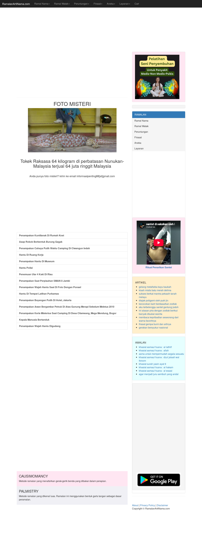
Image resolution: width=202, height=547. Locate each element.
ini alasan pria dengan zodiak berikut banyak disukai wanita (158, 312)
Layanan (124, 3)
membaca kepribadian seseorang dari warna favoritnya (158, 319)
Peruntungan (81, 3)
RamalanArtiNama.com (16, 4)
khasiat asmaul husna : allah (154, 350)
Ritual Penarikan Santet (159, 267)
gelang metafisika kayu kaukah (155, 287)
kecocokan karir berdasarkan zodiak (158, 304)
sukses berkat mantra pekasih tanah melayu (158, 295)
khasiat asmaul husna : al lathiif (155, 347)
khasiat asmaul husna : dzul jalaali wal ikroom (159, 358)
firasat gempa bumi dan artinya (155, 324)
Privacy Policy (147, 505)
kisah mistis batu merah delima (155, 290)
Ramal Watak (61, 3)
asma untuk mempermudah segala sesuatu (161, 353)
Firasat (97, 3)
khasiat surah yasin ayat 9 (152, 364)
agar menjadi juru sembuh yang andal (158, 374)
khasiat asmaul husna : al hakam (156, 367)
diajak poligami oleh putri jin (153, 300)
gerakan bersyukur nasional (153, 327)
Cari (137, 3)
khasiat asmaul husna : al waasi (155, 370)
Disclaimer (162, 505)
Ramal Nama (41, 3)
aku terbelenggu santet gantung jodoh (158, 307)
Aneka (110, 3)
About (135, 505)
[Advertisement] (101, 31)
